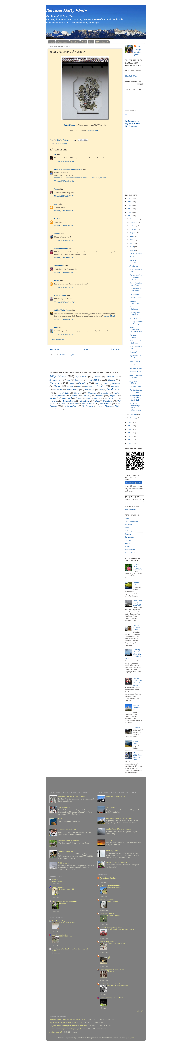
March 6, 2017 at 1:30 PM (64, 196)
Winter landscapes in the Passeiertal (136, 329)
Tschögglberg (69, 401)
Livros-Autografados (98, 178)
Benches (78, 380)
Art (69, 380)
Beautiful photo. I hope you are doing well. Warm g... (69, 1019)
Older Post (115, 349)
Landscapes (113, 389)
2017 (130, 216)
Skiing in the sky (135, 361)
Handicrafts (57, 390)
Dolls (96, 384)
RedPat (57, 219)
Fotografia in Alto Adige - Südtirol (64, 901)
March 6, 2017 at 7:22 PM (64, 226)
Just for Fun (89, 390)
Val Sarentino (70, 406)
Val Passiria (105, 403)
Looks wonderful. (56, 1032)
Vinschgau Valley (112, 406)
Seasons (99, 395)
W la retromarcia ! (58, 881)
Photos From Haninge (108, 878)
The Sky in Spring (136, 253)
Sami (56, 189)
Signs (112, 395)
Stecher (88, 398)
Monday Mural (93, 130)
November (134, 222)
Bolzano (94, 379)
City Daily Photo (131, 76)
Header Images (62, 42)
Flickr (127, 528)
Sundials (97, 398)
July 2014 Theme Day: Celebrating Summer (137, 681)
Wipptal (57, 409)
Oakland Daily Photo (62, 310)
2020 (130, 205)
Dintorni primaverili (66, 889)
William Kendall (60, 295)
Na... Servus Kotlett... (60, 935)
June (132, 240)
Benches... (133, 257)
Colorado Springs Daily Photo (111, 928)
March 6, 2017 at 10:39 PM (64, 302)
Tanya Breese (59, 266)
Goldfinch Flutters (113, 915)
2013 (130, 433)
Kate (56, 327)
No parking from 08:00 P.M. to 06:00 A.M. (136, 398)
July (132, 236)
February (133, 414)
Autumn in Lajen (137, 742)
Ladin (101, 390)
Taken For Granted (61, 248)
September (134, 229)
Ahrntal (97, 377)
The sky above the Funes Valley (136, 391)
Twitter (127, 543)
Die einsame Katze (65, 937)
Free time (101, 386)
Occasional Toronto (107, 900)
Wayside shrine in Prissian (136, 627)
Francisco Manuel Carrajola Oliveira (68, 169)
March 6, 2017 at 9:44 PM (64, 273)
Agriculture (81, 376)
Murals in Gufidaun (134, 308)
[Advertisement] (86, 363)
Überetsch (84, 401)
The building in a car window (136, 284)
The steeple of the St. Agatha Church (136, 277)
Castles (111, 380)
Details (82, 383)
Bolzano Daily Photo (66, 10)
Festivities (115, 383)
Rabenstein (134, 352)
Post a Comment (58, 339)
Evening (109, 840)
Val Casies (61, 404)
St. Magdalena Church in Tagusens (118, 829)
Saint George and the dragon (136, 376)
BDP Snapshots (131, 126)
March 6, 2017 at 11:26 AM (64, 161)
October (133, 226)
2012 (130, 436)
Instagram (128, 534)
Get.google (129, 531)
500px (127, 518)
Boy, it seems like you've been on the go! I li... (66, 1022)
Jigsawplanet (129, 537)
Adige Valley (58, 376)
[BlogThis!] (81, 140)
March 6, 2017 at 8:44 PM (64, 258)
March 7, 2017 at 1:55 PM (64, 334)
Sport (80, 398)
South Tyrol (74, 42)
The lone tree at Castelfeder (135, 290)
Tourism (53, 401)
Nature (117, 393)
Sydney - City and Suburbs (110, 886)
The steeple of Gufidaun (135, 314)
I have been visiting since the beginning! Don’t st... (68, 1029)
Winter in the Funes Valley (115, 796)
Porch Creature (112, 902)
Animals (110, 376)
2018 (130, 212)
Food (79, 386)
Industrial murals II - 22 (67, 830)
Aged (109, 958)
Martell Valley (64, 393)
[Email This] (79, 140)
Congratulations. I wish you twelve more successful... (69, 1026)
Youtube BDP (130, 550)
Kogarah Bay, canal (114, 887)
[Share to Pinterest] (87, 140)
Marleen (57, 234)
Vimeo (127, 547)
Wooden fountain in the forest (68, 841)
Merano (77, 393)
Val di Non (73, 404)
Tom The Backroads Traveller (111, 984)
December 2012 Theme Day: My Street (137, 756)
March (132, 250)
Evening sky (110, 807)
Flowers (57, 386)
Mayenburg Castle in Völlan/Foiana (119, 818)
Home (52, 42)
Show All (139, 1011)
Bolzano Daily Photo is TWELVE (137, 567)
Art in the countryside (134, 302)
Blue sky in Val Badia (137, 706)
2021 (130, 202)
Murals (58, 143)
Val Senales (87, 406)
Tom (55, 204)
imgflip (54, 951)
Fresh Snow (134, 365)
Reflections (60, 395)
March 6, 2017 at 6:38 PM (64, 211)
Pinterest (128, 540)
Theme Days (109, 398)
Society (53, 398)
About (84, 42)
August (133, 233)
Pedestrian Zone (64, 807)
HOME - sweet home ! (67, 923)
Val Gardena (88, 403)
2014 (130, 429)
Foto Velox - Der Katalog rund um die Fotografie (70, 949)
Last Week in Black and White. (117, 986)
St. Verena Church (133, 382)
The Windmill (134, 294)
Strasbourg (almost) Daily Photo (112, 970)
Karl (138, 46)
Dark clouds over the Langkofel (137, 603)
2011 (130, 440)
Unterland (107, 401)
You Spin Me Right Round (116, 943)
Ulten (97, 401)
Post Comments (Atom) (68, 355)
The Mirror (103, 880)
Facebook (128, 524)
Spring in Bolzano (133, 261)
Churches (55, 383)
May (132, 243)
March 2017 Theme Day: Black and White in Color (136, 406)
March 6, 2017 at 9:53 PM (64, 287)
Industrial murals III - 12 (136, 270)
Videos (100, 406)
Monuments (92, 393)
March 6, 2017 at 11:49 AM (64, 181)
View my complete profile (137, 52)
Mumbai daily (105, 956)
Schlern (64, 143)
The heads (110, 972)
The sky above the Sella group (136, 323)
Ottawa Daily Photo (107, 942)
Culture (71, 384)
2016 (130, 422)
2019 (130, 209)
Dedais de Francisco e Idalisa (76, 178)
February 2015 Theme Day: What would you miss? (133, 654)
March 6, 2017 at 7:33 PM (64, 240)
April (132, 247)
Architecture (55, 380)
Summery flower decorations (116, 862)
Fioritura (62, 903)
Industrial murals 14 (65, 851)
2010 (130, 443)
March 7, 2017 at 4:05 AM (64, 319)
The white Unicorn (133, 336)
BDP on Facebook (102, 42)
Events (104, 384)
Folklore (70, 386)
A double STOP (135, 386)
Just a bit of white (136, 368)
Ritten (74, 395)
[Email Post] (74, 140)
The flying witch (112, 851)
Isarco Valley (72, 389)
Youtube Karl (129, 553)
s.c (55, 154)
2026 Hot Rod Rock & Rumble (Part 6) (120, 930)
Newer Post (55, 349)
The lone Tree (63, 819)
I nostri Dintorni (58, 887)
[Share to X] (83, 140)
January (133, 418)
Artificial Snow (63, 863)
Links (91, 42)
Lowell (56, 280)
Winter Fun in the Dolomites (136, 342)
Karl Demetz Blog (58, 921)
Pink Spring (134, 266)
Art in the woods (136, 298)
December (134, 219)
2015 (130, 426)
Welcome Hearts (135, 372)
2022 (130, 198)
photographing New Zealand (111, 998)
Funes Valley (116, 386)
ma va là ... (56, 879)
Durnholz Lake (136, 584)
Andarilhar (58, 178)
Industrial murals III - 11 (136, 347)
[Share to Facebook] (85, 140)
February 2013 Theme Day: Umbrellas (72, 796)
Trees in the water (136, 318)
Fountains (88, 386)
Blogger (130, 1038)
